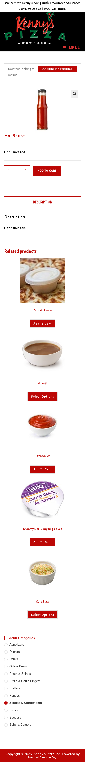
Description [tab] (42, 202)
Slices (13, 710)
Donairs (14, 651)
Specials (15, 717)
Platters (14, 688)
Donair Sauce (43, 310)
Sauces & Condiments (25, 703)
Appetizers (16, 644)
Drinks (13, 659)
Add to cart (47, 171)
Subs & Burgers (20, 724)
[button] (74, 94)
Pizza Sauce (42, 456)
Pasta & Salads (20, 673)
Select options (42, 397)
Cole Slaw (42, 602)
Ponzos (14, 695)
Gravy (42, 383)
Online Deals (18, 666)
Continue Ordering (57, 69)
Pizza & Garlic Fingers (24, 681)
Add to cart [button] (42, 324)
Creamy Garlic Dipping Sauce (42, 529)
